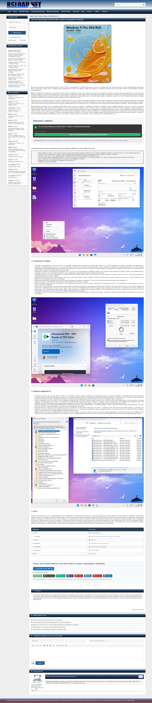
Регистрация (23, 40)
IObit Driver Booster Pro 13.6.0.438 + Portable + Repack (15, 82)
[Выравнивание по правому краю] (50, 645)
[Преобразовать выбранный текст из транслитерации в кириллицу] (63, 645)
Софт (9, 11)
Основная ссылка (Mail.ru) (43, 568)
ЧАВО (96, 11)
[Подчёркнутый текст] (38, 645)
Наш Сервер (49, 576)
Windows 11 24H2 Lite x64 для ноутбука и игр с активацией (47, 620)
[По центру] (47, 645)
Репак (15, 11)
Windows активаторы (53, 11)
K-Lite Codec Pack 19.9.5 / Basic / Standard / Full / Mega (16, 86)
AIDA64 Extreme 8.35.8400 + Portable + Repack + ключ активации (16, 71)
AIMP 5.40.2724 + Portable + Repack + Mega (16, 78)
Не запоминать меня (15, 37)
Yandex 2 (97, 576)
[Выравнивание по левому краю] (44, 645)
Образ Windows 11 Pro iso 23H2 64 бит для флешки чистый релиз (49, 627)
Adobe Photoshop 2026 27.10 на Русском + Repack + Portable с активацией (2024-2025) (17, 55)
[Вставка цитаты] (60, 645)
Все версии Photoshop (37, 11)
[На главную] (29, 4)
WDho (88, 576)
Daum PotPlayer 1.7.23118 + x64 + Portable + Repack (17, 66)
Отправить (40, 663)
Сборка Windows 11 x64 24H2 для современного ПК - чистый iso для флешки (52, 622)
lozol (53, 676)
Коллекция (76, 11)
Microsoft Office (66, 11)
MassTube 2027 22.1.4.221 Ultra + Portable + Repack (17, 63)
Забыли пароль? (12, 40)
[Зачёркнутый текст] (41, 645)
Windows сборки (24, 11)
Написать (105, 11)
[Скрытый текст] (57, 645)
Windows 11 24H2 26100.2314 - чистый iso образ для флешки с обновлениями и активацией (56, 624)
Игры (83, 11)
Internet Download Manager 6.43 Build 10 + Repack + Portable (17, 59)
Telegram (107, 576)
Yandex (79, 576)
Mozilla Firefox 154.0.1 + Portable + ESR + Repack (15, 51)
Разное (89, 11)
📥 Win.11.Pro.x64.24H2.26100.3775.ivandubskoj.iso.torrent (87, 134)
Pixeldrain (60, 576)
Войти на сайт (17, 32)
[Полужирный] (33, 645)
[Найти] (143, 4)
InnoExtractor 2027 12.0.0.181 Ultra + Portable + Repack (16, 75)
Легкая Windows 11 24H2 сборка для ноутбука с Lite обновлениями (49, 629)
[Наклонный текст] (35, 645)
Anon (70, 576)
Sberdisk (37, 576)
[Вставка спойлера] (66, 645)
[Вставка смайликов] (53, 645)
